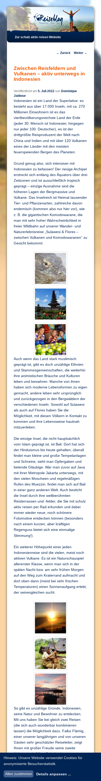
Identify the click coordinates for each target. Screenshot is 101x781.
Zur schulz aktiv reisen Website (38, 37)
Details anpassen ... (53, 774)
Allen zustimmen (18, 774)
